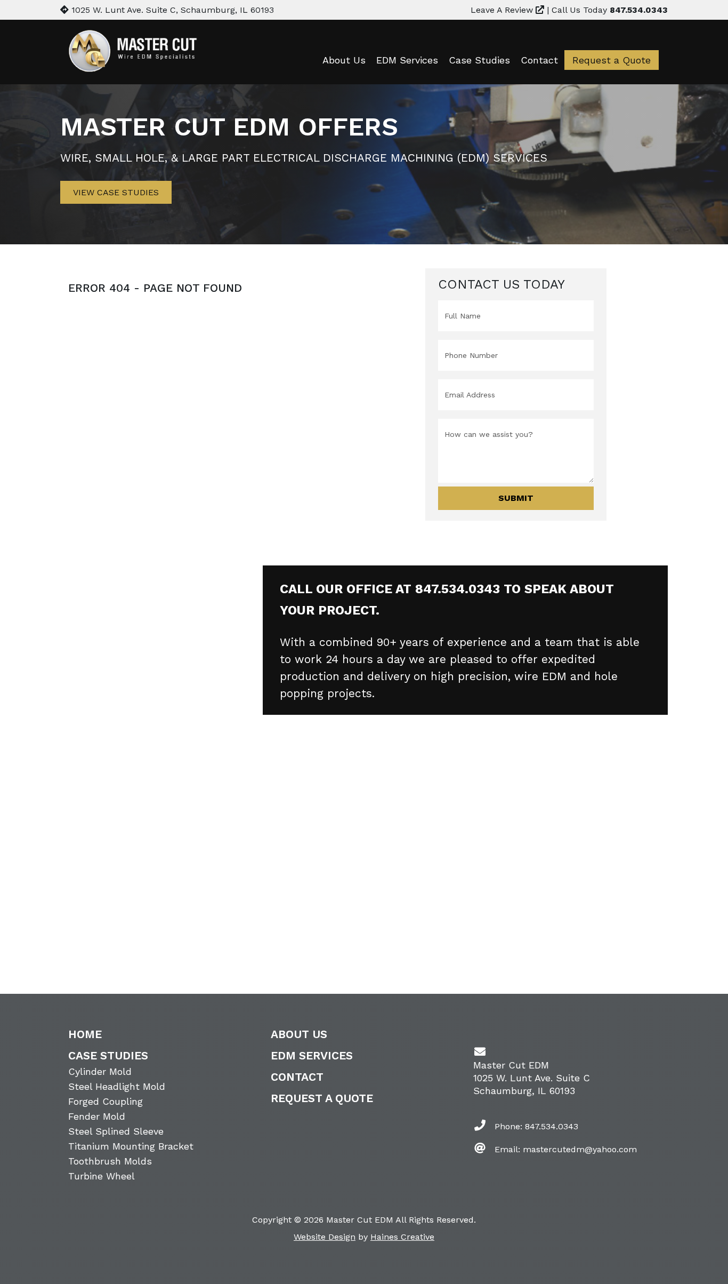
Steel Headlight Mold (116, 1086)
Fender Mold (96, 1116)
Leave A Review (503, 10)
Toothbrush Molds (110, 1161)
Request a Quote (611, 60)
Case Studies (479, 60)
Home (85, 1034)
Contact (539, 60)
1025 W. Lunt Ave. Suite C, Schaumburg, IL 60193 (171, 10)
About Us (344, 60)
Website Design (324, 1237)
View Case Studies (116, 192)
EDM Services (407, 60)
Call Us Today (610, 10)
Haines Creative (402, 1237)
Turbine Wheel (101, 1176)
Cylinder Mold (100, 1071)
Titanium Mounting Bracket (130, 1146)
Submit (515, 498)
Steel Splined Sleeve (116, 1131)
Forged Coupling (105, 1101)
